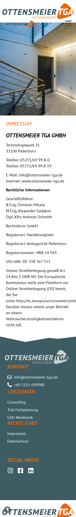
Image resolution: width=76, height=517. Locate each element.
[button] (7, 510)
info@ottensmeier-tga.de (41, 175)
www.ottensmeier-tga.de (43, 181)
